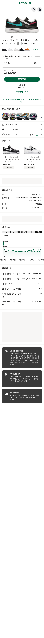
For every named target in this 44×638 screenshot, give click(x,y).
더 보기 (25, 364)
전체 (38, 232)
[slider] (12, 37)
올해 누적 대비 (25, 232)
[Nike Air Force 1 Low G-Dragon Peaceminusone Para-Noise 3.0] (6, 116)
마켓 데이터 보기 (22, 92)
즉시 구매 (22, 79)
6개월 (19, 232)
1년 (32, 232)
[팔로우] (33, 9)
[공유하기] (39, 9)
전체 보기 (36, 49)
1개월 (5, 232)
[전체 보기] (39, 116)
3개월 (12, 232)
